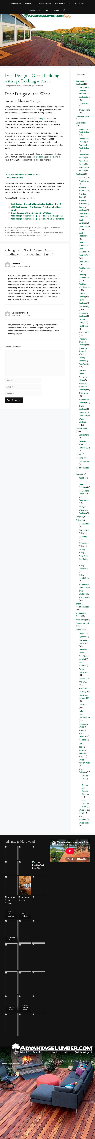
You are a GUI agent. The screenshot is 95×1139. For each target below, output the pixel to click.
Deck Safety (84, 255)
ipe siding (54, 157)
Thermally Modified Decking (83, 386)
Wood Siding (84, 597)
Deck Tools (84, 262)
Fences (82, 678)
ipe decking (41, 157)
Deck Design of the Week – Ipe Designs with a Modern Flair (37, 219)
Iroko (81, 711)
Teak (81, 747)
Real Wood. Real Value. (57, 1061)
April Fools (83, 478)
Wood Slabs (84, 823)
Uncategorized (82, 623)
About (44, 1061)
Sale (81, 506)
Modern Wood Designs (82, 733)
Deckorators (84, 97)
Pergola (79, 517)
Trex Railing (81, 620)
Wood (56, 10)
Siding (78, 520)
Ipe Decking (33, 228)
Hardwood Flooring (62, 3)
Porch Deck (84, 332)
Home (37, 1061)
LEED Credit (30, 230)
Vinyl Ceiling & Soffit (85, 803)
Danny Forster (44, 118)
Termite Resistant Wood (83, 753)
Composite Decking (43, 3)
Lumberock (84, 103)
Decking (28, 3)
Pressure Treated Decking (83, 342)
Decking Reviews (86, 1061)
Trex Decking (84, 110)
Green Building (22, 228)
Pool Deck (83, 326)
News (47, 10)
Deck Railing (81, 123)
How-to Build (84, 448)
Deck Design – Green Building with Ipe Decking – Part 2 (36, 204)
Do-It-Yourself (35, 10)
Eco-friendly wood (14, 230)
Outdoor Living (15, 3)
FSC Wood (83, 682)
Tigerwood (83, 393)
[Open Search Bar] (64, 10)
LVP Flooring (84, 461)
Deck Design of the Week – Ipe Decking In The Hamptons (37, 216)
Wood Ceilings (79, 3)
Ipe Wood (83, 704)
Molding (82, 740)
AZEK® (82, 177)
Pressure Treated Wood (83, 351)
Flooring (79, 458)
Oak (80, 743)
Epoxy (78, 454)
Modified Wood (82, 468)
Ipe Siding (42, 228)
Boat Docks (84, 181)
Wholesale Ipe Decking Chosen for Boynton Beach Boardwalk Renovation (35, 233)
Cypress (82, 637)
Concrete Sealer (83, 116)
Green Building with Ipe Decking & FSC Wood (31, 213)
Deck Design (11, 228)
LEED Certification (53, 228)
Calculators (84, 435)
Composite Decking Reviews (84, 90)
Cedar (81, 633)
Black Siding (84, 524)
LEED (23, 230)
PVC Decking (84, 364)
